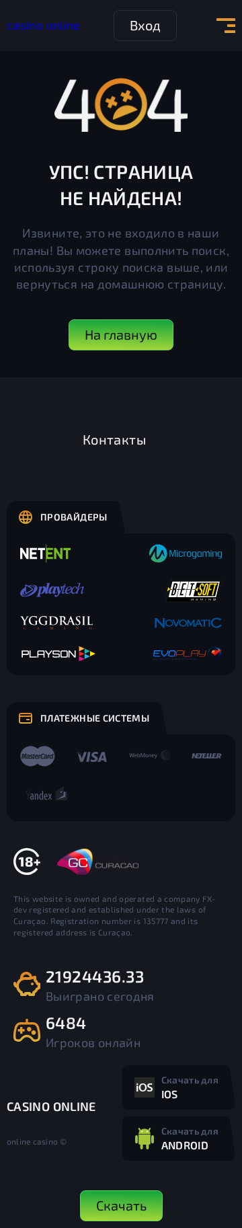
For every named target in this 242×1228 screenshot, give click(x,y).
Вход (145, 25)
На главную (121, 334)
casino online (44, 24)
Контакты (114, 439)
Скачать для (189, 1087)
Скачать (121, 1205)
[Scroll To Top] (219, 1144)
